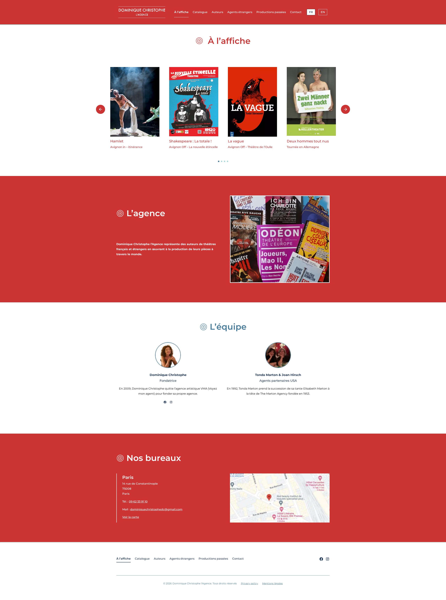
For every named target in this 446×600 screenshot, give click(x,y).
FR (311, 12)
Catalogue (200, 12)
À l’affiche (181, 12)
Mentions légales (272, 583)
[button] (218, 161)
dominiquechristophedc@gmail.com (156, 509)
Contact (296, 12)
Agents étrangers (239, 12)
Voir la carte (130, 517)
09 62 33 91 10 (138, 501)
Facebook (165, 402)
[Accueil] (141, 12)
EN (323, 12)
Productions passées (271, 12)
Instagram (171, 402)
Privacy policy (249, 583)
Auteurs (217, 12)
